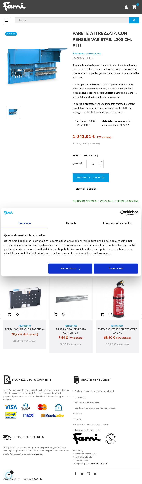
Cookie (78, 419)
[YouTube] (82, 474)
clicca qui (38, 454)
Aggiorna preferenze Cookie (88, 430)
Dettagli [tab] (71, 223)
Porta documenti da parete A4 (25, 329)
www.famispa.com (98, 463)
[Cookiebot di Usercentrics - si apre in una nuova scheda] (123, 213)
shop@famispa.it (80, 463)
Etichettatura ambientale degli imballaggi (94, 391)
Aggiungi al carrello (91, 177)
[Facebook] (75, 474)
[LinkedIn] (94, 474)
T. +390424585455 (81, 460)
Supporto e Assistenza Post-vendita (92, 424)
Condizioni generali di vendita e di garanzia (95, 408)
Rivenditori (80, 396)
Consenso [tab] (24, 223)
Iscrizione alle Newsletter (87, 402)
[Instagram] (88, 474)
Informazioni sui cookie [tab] (117, 223)
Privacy (78, 413)
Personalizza (68, 268)
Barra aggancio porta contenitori (71, 331)
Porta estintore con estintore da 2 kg (117, 331)
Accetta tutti (116, 268)
